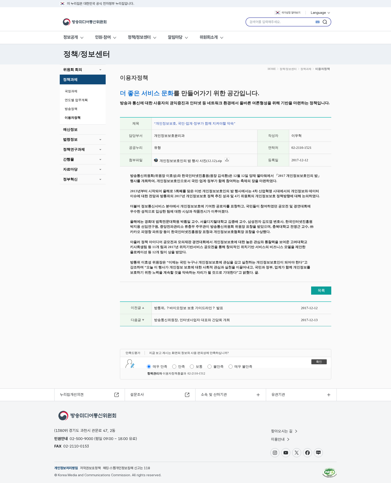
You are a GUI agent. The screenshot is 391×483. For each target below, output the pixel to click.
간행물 (68, 159)
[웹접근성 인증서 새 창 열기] (329, 470)
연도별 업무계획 (76, 100)
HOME (272, 69)
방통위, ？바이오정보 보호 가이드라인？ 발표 (188, 308)
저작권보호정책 (90, 468)
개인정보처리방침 (66, 468)
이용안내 (278, 439)
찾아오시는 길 (282, 431)
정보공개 (70, 37)
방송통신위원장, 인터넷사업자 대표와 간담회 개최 (192, 320)
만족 (181, 366)
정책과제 (70, 79)
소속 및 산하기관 (214, 394)
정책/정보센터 (139, 37)
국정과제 (71, 91)
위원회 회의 (72, 69)
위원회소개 (209, 37)
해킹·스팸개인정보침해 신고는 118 (126, 468)
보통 (199, 366)
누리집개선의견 (72, 394)
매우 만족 (160, 366)
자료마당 (70, 169)
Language (319, 13)
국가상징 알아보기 (290, 12)
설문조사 (137, 394)
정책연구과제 (74, 149)
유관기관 (278, 394)
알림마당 (175, 37)
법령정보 (70, 139)
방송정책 (71, 109)
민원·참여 (103, 37)
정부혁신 (70, 179)
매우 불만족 (243, 366)
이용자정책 (73, 117)
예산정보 (70, 129)
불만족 (218, 366)
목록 (321, 290)
